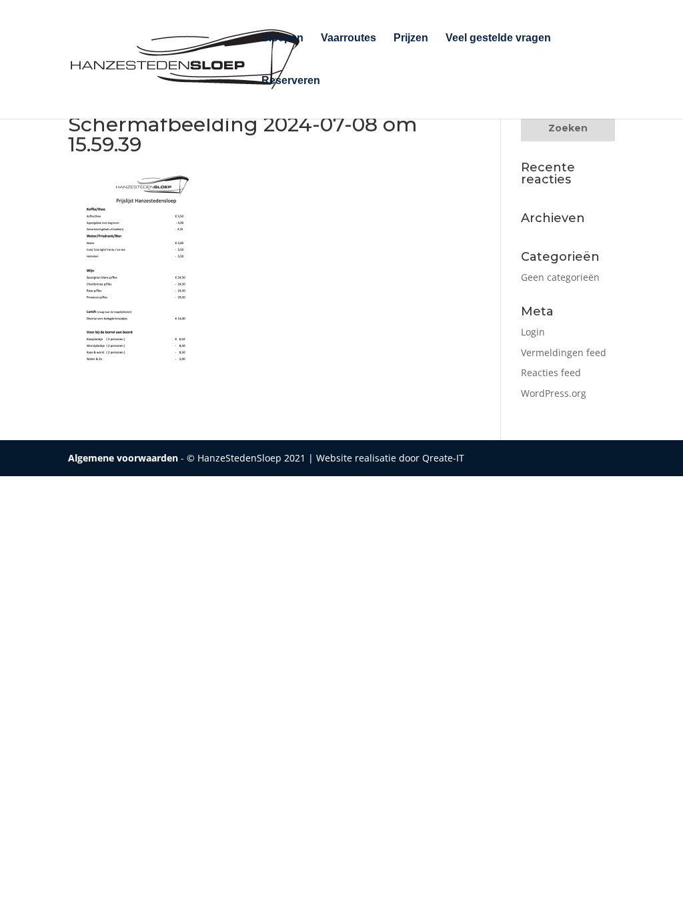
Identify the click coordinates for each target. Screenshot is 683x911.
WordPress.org (553, 393)
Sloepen (282, 38)
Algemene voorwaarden (123, 457)
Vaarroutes (348, 38)
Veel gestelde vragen (498, 38)
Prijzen (411, 38)
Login (533, 331)
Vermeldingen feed (563, 352)
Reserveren (290, 81)
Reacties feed (551, 372)
